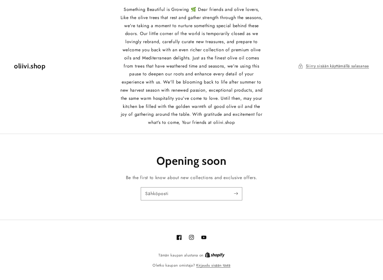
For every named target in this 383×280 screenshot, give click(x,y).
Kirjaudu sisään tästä (213, 265)
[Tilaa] (236, 194)
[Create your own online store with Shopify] (215, 255)
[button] (333, 66)
